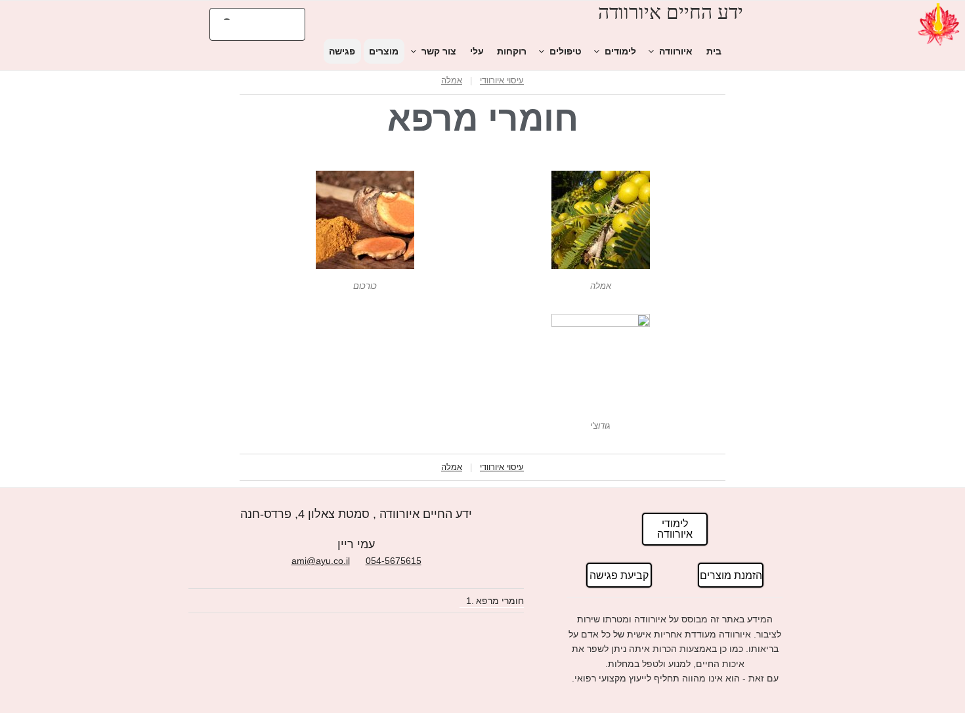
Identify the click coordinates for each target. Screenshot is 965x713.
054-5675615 (393, 560)
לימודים (620, 51)
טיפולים (565, 51)
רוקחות (511, 51)
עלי (477, 51)
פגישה (342, 51)
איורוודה (676, 51)
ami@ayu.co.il (320, 560)
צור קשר (438, 51)
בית (713, 51)
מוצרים (383, 51)
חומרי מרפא (500, 600)
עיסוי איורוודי (502, 80)
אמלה (451, 80)
